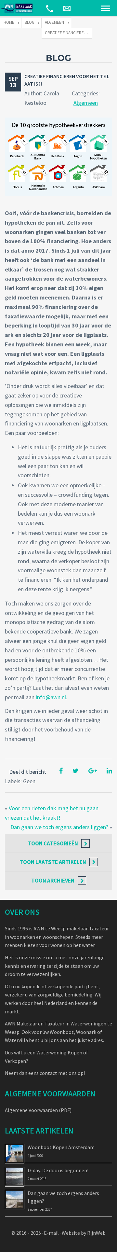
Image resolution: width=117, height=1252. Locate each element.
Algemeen (85, 102)
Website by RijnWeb (84, 1233)
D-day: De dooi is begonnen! (58, 1170)
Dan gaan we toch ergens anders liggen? (59, 827)
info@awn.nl (51, 697)
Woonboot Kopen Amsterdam (61, 1147)
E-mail (51, 1233)
